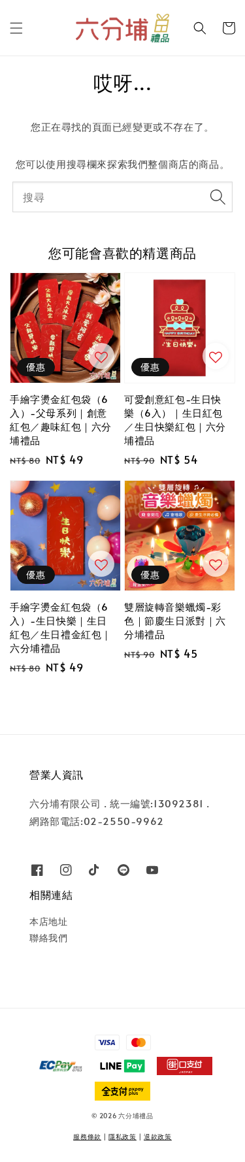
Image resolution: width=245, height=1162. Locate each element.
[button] (16, 28)
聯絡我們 (48, 937)
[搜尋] (217, 196)
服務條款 (87, 1136)
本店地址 (48, 921)
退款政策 (158, 1136)
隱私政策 (122, 1136)
